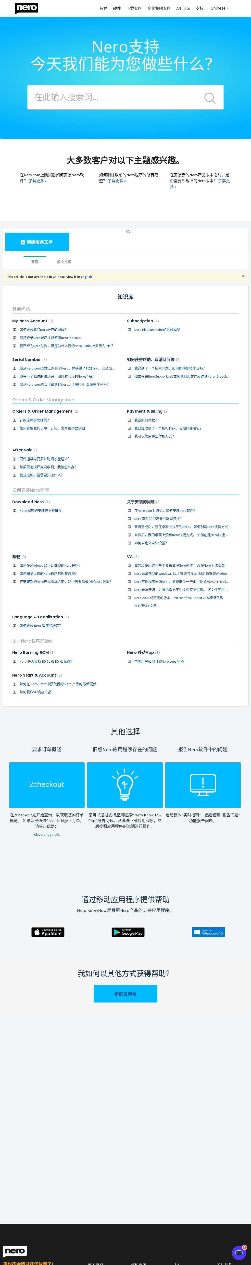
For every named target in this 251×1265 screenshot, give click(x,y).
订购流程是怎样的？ (35, 420)
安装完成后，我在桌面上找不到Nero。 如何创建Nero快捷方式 (181, 527)
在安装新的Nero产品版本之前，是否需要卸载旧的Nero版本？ (66, 581)
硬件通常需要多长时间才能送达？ (45, 459)
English (86, 276)
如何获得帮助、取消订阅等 (153, 359)
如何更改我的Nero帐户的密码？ (44, 329)
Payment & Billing (147, 411)
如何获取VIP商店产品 (35, 692)
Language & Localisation (40, 617)
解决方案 (64, 262)
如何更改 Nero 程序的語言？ (41, 625)
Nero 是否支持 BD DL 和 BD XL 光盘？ (47, 661)
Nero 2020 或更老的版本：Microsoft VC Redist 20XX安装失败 (179, 598)
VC (132, 557)
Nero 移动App (143, 652)
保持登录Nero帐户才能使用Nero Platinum (50, 337)
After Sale (24, 450)
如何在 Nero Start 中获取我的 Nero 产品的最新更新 (58, 684)
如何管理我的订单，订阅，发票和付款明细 (52, 428)
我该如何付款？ (146, 420)
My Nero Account (32, 321)
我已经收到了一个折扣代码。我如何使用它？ (168, 428)
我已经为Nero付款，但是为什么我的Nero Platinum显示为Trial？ (67, 346)
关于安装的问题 (143, 502)
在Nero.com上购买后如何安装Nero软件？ (165, 510)
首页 (34, 262)
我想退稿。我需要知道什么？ (42, 475)
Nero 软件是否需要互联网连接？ (158, 518)
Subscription (142, 321)
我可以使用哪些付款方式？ (155, 436)
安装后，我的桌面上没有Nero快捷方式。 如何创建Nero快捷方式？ (184, 535)
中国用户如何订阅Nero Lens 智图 (159, 661)
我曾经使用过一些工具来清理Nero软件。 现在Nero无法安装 (179, 565)
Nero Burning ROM (32, 652)
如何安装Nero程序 (30, 490)
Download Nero (30, 502)
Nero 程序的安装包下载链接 (41, 510)
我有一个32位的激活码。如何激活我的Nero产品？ (57, 376)
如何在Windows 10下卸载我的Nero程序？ (51, 565)
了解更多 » (37, 180)
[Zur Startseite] (29, 7)
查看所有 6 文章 (145, 606)
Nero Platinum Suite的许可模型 (157, 329)
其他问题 (21, 309)
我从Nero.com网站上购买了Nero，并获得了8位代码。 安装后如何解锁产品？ (78, 368)
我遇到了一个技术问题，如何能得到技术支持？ (170, 368)
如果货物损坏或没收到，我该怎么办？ (49, 467)
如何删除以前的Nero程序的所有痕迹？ (49, 573)
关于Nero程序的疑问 (32, 641)
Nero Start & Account (36, 675)
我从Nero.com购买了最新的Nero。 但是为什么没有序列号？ (65, 384)
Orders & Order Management (44, 400)
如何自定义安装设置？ (151, 543)
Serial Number (29, 359)
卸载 (18, 557)
